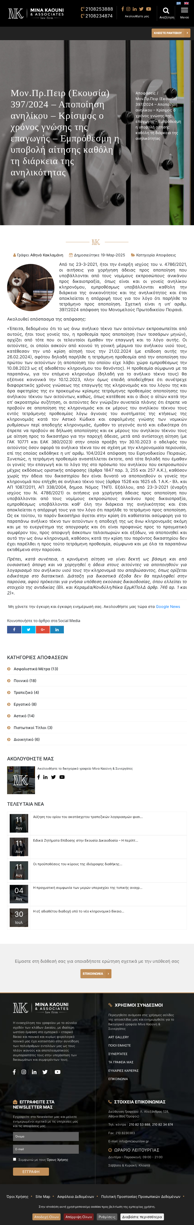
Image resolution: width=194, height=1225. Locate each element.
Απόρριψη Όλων (79, 1216)
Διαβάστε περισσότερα (142, 1216)
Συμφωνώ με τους (43, 1159)
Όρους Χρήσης (57, 1159)
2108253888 (99, 9)
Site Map (42, 1196)
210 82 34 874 (162, 1124)
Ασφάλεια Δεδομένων (75, 1196)
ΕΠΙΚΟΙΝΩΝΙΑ (93, 973)
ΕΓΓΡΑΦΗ (31, 1171)
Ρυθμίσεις (107, 1216)
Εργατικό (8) (25, 704)
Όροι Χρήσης (17, 1196)
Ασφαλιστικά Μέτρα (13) (35, 668)
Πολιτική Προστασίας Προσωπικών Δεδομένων (141, 1196)
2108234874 (99, 16)
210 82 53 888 (139, 1124)
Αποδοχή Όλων (46, 1216)
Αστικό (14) (24, 715)
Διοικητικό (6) (26, 739)
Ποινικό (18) (24, 680)
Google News (168, 606)
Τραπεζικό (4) (26, 692)
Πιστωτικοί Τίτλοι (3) (33, 727)
